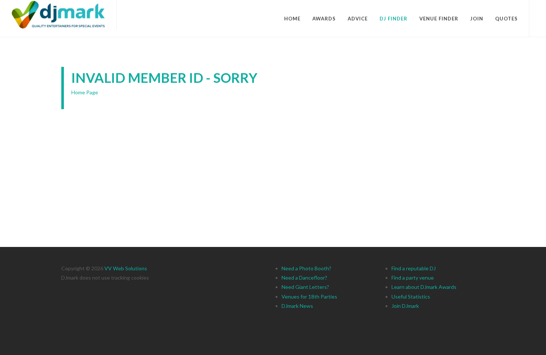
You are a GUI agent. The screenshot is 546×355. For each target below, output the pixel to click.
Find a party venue (412, 277)
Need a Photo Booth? (306, 268)
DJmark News (297, 306)
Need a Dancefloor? (304, 277)
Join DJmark (405, 306)
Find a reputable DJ (413, 268)
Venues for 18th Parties (309, 296)
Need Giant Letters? (305, 287)
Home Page (84, 92)
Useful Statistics (410, 296)
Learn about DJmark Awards (423, 287)
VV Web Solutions (125, 268)
